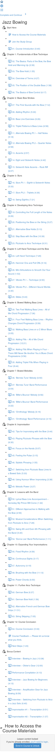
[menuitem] (2, 6)
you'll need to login (39, 741)
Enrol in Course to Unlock (27, 745)
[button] (2, 2)
